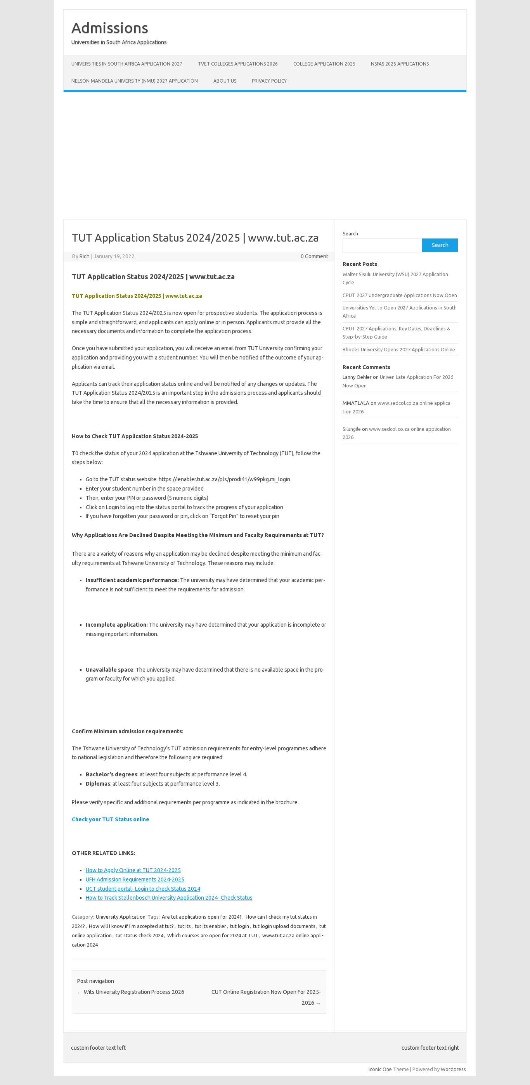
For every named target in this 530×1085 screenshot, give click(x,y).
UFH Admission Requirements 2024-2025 (135, 879)
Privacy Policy (269, 80)
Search (350, 233)
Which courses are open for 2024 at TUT (212, 935)
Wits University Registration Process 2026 (130, 992)
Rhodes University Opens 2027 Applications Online (399, 349)
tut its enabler (210, 926)
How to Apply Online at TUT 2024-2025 (133, 870)
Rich (85, 256)
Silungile (352, 429)
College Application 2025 (324, 63)
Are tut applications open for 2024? (202, 916)
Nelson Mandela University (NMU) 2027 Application (134, 80)
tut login (239, 926)
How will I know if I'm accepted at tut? (131, 926)
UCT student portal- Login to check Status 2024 (143, 889)
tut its (184, 926)
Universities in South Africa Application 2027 (126, 63)
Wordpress (453, 1069)
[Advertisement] (265, 155)
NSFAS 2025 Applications (400, 63)
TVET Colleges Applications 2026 (238, 63)
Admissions (109, 27)
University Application (120, 916)
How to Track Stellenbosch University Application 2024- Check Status (169, 898)
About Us (224, 80)
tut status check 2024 (139, 935)
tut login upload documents (284, 926)
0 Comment (314, 256)
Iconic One (380, 1069)
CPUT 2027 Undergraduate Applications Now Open (400, 295)
